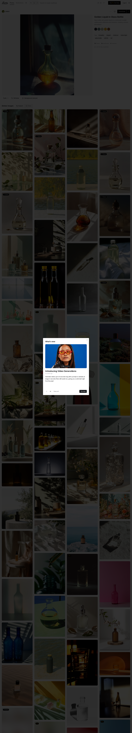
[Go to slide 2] (64, 366)
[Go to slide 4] (67, 366)
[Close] (87, 340)
